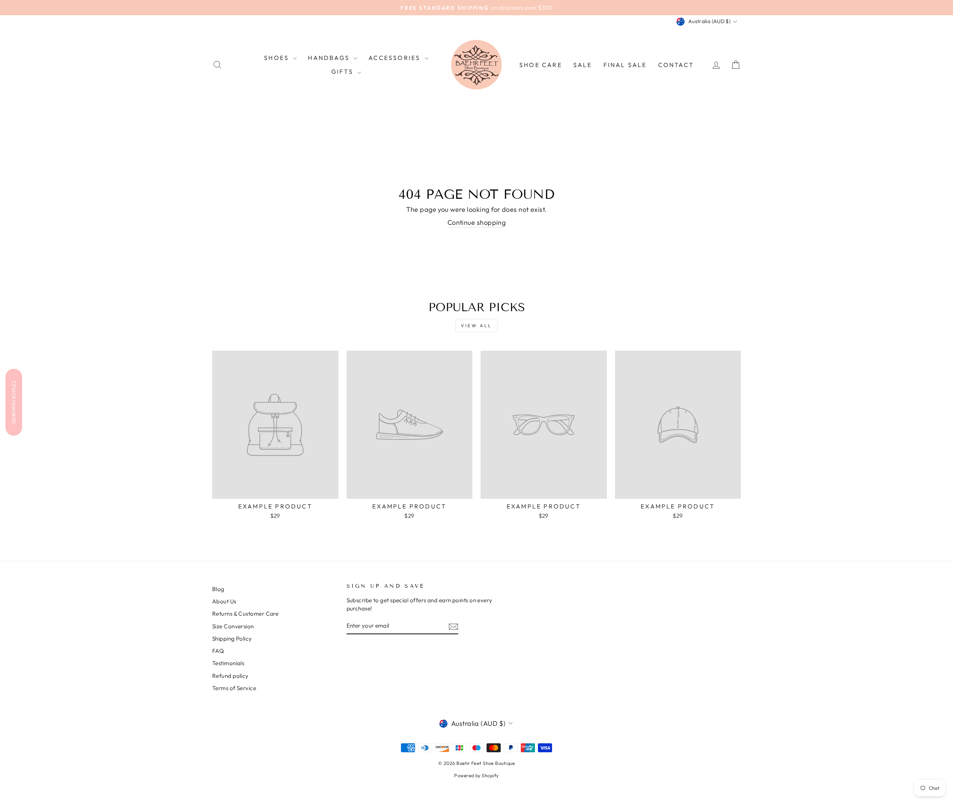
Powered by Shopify (476, 775)
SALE (582, 64)
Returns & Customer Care (245, 613)
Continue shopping (476, 222)
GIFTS (343, 71)
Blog (218, 589)
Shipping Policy (232, 638)
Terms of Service (234, 688)
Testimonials (228, 663)
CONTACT (676, 64)
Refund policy (230, 675)
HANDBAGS (330, 57)
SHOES (277, 57)
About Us (224, 601)
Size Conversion (233, 626)
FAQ (218, 650)
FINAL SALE (625, 64)
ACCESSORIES (396, 57)
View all (476, 325)
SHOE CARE (540, 64)
